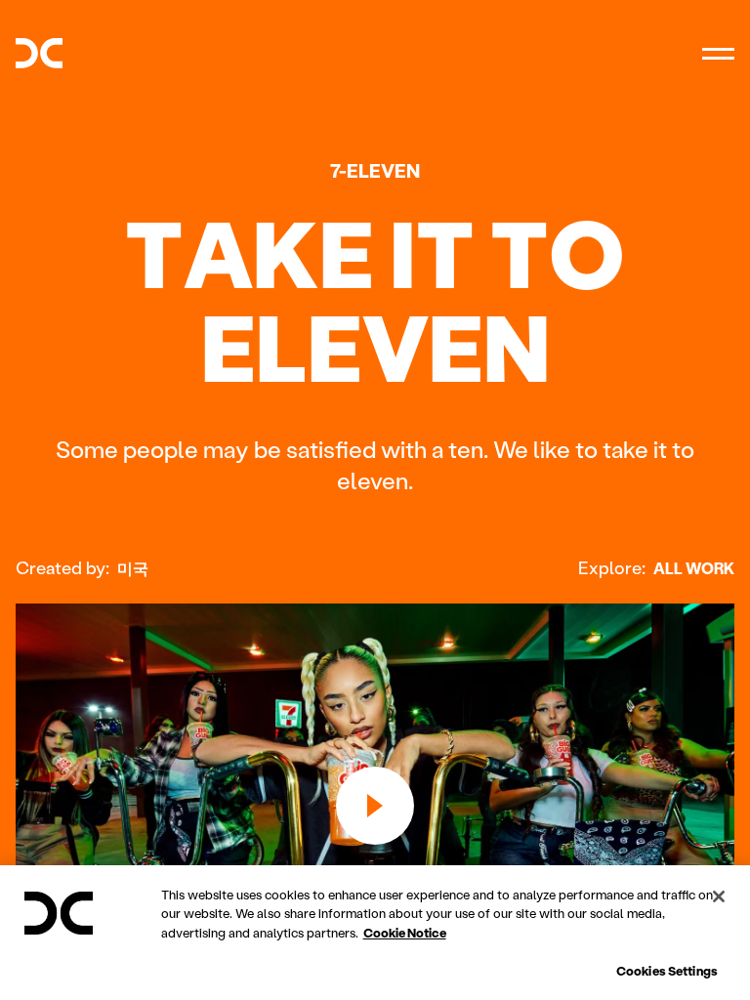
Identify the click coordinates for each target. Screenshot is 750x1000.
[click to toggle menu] (718, 53)
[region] (375, 932)
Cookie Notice (404, 932)
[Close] (718, 896)
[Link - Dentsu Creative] (39, 53)
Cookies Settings (667, 970)
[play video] (375, 806)
